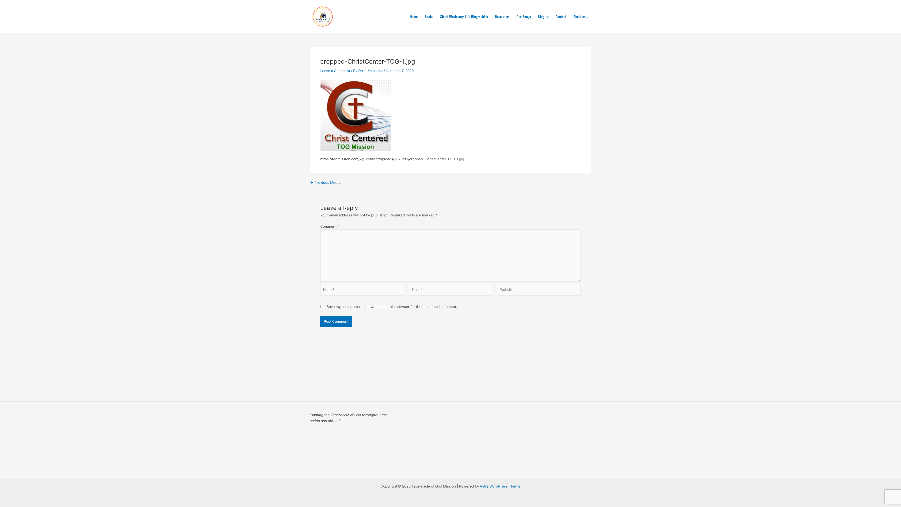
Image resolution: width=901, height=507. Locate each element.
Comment (329, 226)
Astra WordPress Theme (500, 486)
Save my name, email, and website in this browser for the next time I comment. (392, 306)
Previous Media (325, 182)
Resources (502, 16)
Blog (541, 16)
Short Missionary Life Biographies (464, 16)
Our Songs (523, 16)
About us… (580, 16)
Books (429, 16)
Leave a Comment (335, 71)
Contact (561, 16)
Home (414, 16)
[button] (546, 16)
